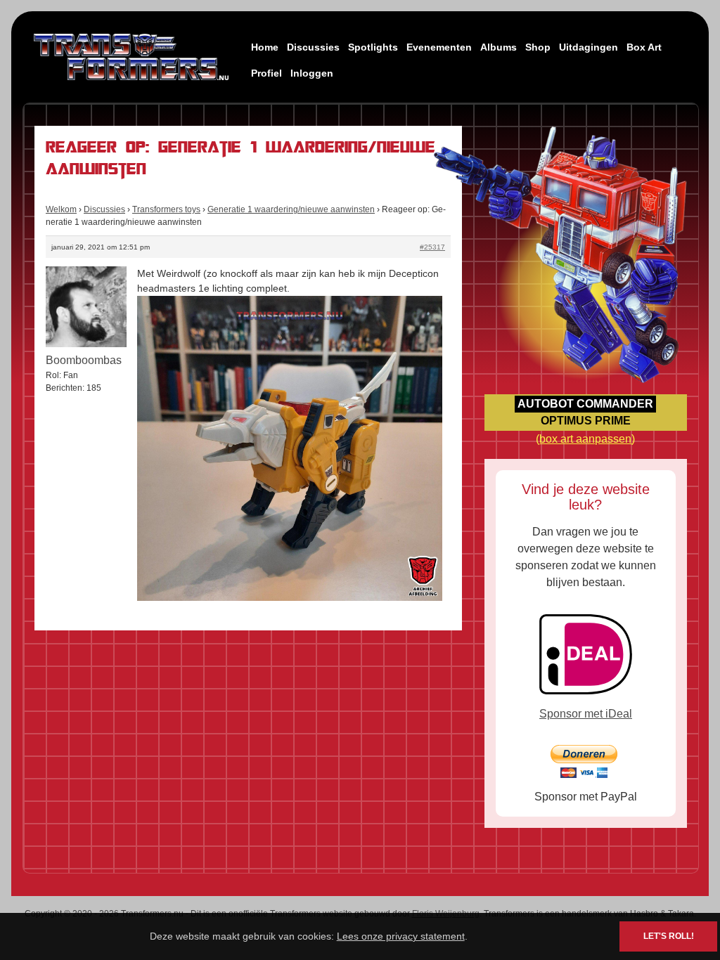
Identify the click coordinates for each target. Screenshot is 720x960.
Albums (498, 47)
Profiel (266, 73)
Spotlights (373, 47)
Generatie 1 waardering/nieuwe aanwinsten (291, 209)
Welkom (61, 209)
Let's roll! (668, 936)
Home (264, 47)
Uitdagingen (588, 47)
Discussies (313, 47)
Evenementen (439, 47)
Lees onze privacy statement (401, 936)
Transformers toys (166, 209)
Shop (538, 47)
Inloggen (311, 73)
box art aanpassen (585, 439)
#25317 (432, 247)
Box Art (644, 47)
